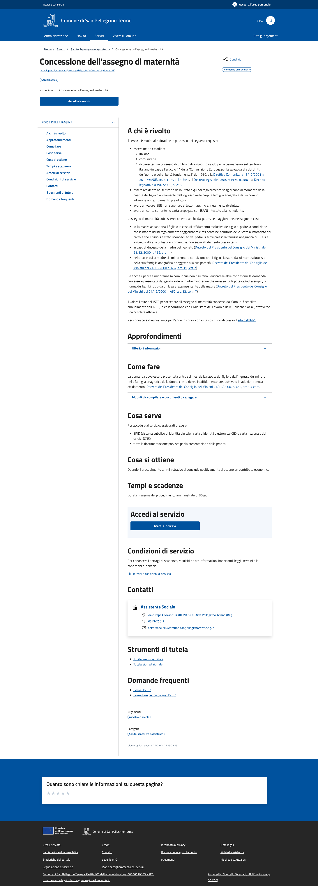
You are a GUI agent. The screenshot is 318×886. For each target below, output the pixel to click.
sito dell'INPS (247, 320)
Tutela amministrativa (148, 659)
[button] (251, 4)
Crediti (106, 845)
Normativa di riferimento (237, 69)
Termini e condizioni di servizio (152, 573)
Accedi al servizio (79, 101)
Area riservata (52, 845)
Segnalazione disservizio (58, 867)
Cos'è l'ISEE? (142, 690)
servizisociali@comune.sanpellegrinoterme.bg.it (181, 628)
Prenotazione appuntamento (179, 852)
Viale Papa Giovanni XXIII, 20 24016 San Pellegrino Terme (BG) (189, 615)
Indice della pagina (56, 122)
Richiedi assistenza (232, 852)
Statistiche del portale (56, 859)
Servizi (61, 49)
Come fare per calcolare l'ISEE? (154, 695)
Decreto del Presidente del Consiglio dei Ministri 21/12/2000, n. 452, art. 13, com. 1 (204, 386)
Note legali (227, 845)
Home (48, 49)
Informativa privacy (173, 845)
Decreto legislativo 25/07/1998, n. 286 (221, 179)
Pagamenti (168, 859)
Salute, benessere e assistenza (90, 49)
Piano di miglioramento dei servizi (123, 867)
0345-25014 (156, 621)
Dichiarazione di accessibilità (60, 852)
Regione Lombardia (53, 4)
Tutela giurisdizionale (147, 664)
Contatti (107, 852)
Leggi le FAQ (109, 859)
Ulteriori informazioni (147, 348)
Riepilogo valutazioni (233, 859)
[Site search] (270, 20)
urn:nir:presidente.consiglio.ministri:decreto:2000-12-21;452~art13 (77, 70)
